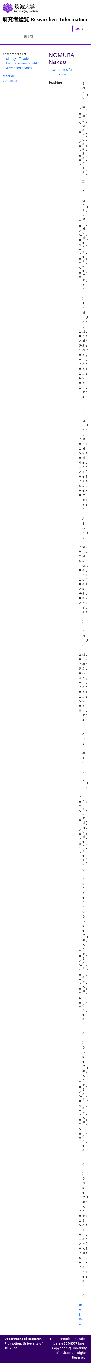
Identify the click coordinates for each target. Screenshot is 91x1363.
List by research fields (22, 63)
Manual (8, 76)
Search (80, 28)
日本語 (28, 36)
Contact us (10, 81)
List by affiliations (19, 58)
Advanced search (19, 68)
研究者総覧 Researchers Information (45, 19)
